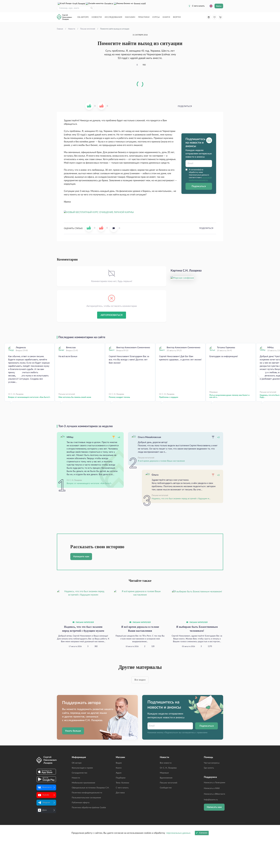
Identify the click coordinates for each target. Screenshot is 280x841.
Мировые (164, 773)
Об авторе (83, 17)
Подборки (120, 778)
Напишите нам (81, 556)
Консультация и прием (82, 768)
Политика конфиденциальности (87, 793)
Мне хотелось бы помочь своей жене (74, 397)
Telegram (46, 803)
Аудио (118, 773)
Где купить (209, 768)
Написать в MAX (212, 788)
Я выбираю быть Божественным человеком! (197, 628)
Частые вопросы (211, 763)
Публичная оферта (80, 803)
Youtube (45, 795)
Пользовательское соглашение (86, 798)
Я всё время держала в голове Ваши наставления (161, 461)
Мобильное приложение (83, 783)
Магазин (130, 17)
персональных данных (178, 833)
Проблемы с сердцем (168, 397)
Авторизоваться (112, 315)
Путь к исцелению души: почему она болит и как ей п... (229, 396)
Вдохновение (166, 778)
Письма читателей (84, 622)
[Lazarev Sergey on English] (211, 6)
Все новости (166, 763)
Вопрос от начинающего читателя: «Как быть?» (29, 397)
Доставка (120, 793)
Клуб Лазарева (78, 4)
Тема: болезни (122, 783)
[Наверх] (275, 810)
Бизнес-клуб (137, 4)
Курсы (156, 17)
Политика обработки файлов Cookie (89, 808)
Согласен (203, 833)
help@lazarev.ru (211, 800)
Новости (97, 17)
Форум (177, 17)
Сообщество (166, 788)
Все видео (140, 680)
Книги (166, 17)
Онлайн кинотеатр (108, 4)
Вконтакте (47, 787)
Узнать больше (73, 731)
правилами (202, 733)
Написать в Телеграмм (214, 783)
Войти (218, 6)
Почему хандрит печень (119, 397)
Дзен (44, 810)
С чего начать (198, 6)
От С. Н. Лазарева (168, 768)
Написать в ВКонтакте (214, 794)
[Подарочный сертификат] (208, 17)
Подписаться (199, 186)
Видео (119, 763)
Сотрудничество (79, 773)
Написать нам (214, 807)
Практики (143, 17)
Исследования (113, 17)
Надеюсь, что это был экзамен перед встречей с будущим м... (181, 499)
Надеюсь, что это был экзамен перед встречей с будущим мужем (83, 628)
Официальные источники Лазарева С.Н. (90, 788)
